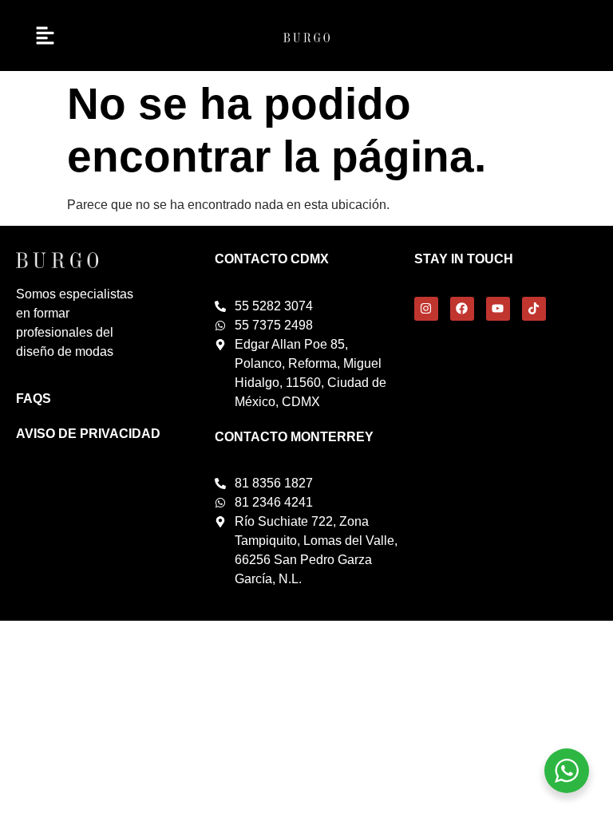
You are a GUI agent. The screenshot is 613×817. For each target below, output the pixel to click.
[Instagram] (426, 309)
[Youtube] (498, 309)
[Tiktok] (534, 309)
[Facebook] (462, 309)
